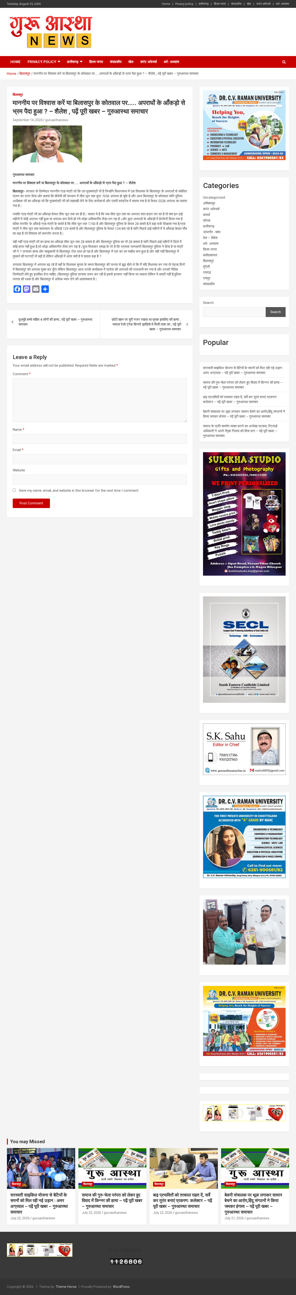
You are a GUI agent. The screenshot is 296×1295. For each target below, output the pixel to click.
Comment (22, 374)
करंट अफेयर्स (263, 4)
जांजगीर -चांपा (211, 232)
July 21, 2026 (234, 1218)
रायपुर (206, 278)
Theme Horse (66, 1287)
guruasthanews (56, 120)
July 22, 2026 (20, 1218)
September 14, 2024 (28, 120)
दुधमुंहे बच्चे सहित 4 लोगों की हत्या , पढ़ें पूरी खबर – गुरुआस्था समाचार (55, 321)
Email (18, 450)
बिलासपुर (18, 94)
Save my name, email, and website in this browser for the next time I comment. (79, 490)
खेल (249, 4)
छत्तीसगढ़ (204, 4)
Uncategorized (214, 197)
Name (18, 430)
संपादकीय (236, 4)
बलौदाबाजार (210, 255)
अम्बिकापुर (209, 203)
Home (166, 4)
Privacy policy (184, 4)
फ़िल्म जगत (220, 4)
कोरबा (206, 220)
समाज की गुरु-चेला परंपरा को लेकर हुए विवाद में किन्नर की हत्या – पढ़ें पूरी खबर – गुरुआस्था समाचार (112, 1200)
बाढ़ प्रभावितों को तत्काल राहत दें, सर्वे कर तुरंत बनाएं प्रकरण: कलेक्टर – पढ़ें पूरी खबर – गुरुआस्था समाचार (182, 1200)
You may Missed (27, 1141)
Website (19, 470)
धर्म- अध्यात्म (282, 4)
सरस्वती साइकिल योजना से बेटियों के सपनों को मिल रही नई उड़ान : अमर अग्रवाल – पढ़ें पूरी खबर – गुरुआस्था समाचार (39, 1203)
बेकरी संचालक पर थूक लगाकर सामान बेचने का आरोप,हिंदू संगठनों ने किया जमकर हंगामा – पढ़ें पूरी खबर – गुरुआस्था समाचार (253, 1203)
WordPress (121, 1287)
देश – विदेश (210, 238)
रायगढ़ (207, 272)
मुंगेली (206, 267)
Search (208, 303)
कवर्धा (206, 215)
